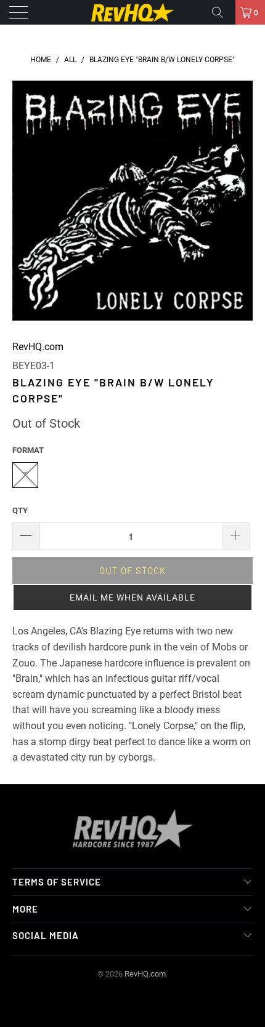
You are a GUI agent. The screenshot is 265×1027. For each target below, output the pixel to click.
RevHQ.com (37, 347)
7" (25, 474)
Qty (20, 510)
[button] (132, 597)
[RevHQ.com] (133, 12)
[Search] (222, 12)
